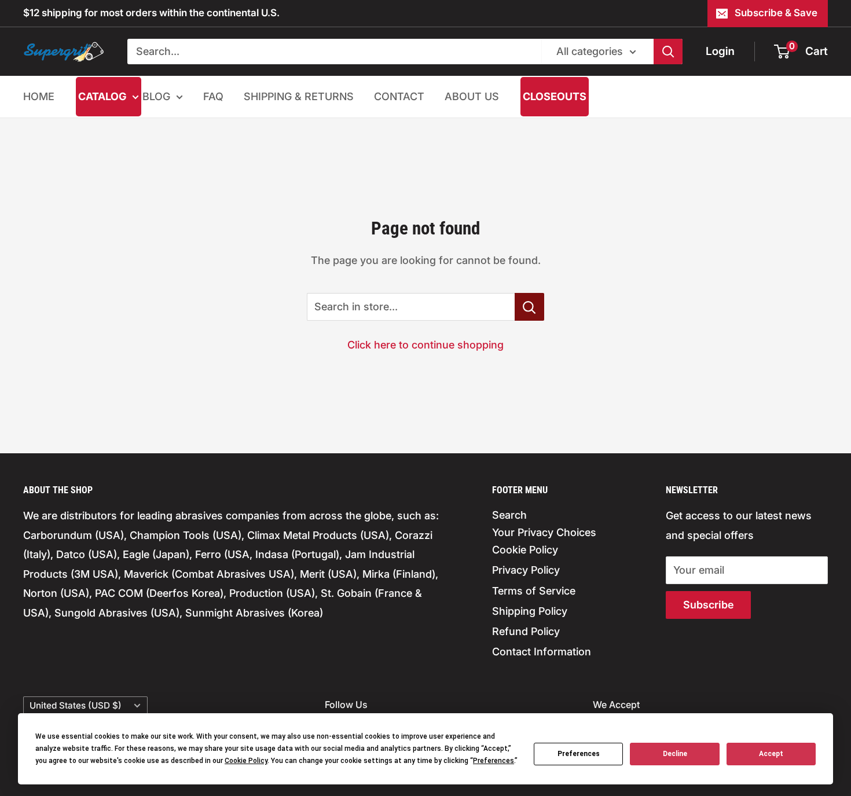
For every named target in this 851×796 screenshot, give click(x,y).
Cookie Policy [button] (246, 761)
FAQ (213, 96)
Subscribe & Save (776, 13)
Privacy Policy (526, 570)
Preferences (578, 754)
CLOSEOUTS (554, 96)
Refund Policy (526, 631)
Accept (771, 754)
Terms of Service (533, 591)
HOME (38, 96)
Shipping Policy (529, 611)
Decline (675, 754)
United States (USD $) (76, 705)
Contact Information (541, 651)
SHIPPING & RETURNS (299, 96)
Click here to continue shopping (425, 345)
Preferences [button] (493, 761)
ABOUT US (472, 96)
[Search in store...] (529, 307)
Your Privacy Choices (544, 532)
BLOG (156, 96)
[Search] (668, 51)
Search (509, 515)
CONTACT (399, 96)
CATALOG (102, 96)
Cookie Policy (525, 550)
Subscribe (708, 605)
